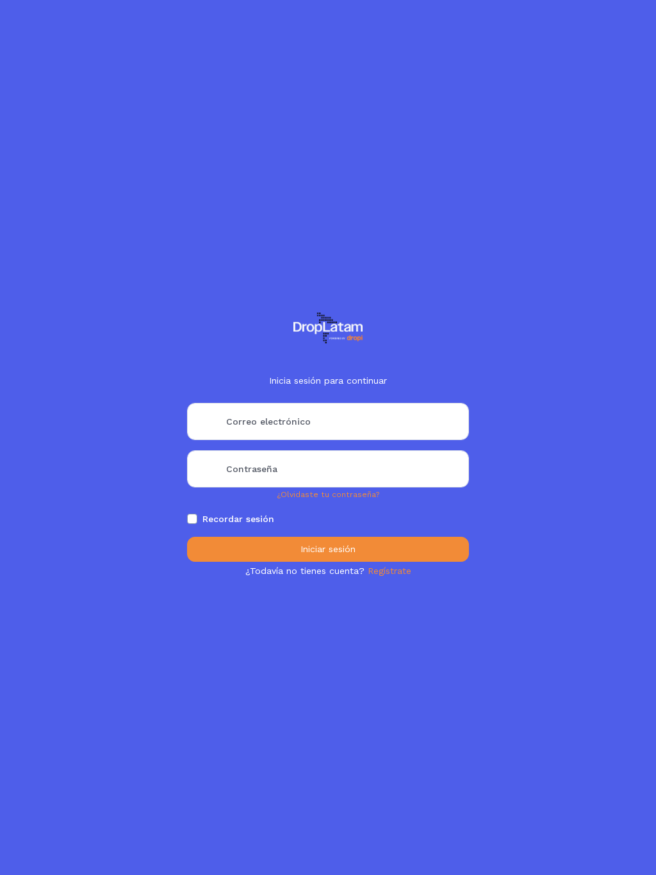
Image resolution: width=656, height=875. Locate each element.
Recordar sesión (238, 519)
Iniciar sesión (328, 549)
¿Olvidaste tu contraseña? (328, 494)
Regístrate (389, 571)
